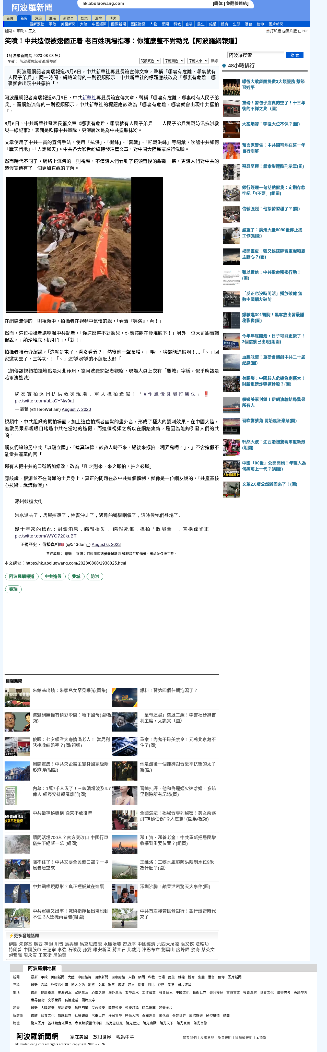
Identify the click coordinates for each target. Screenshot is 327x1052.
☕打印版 (273, 31)
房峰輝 (183, 949)
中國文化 (183, 992)
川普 (58, 944)
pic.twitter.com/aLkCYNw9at (44, 400)
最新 (37, 24)
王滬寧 (49, 949)
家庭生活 (81, 992)
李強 (61, 949)
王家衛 (45, 955)
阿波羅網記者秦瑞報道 (37, 61)
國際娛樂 (115, 1008)
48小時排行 (241, 65)
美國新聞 (68, 24)
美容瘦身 (216, 992)
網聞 (165, 24)
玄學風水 (132, 992)
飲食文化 (48, 1015)
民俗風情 (213, 1015)
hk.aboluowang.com (103, 3)
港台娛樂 (98, 1008)
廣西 (38, 944)
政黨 (111, 985)
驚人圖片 (38, 1023)
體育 (224, 24)
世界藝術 (38, 1000)
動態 (91, 985)
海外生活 (115, 992)
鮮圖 (226, 1015)
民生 (201, 24)
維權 (213, 24)
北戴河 (134, 949)
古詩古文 (233, 992)
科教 (177, 24)
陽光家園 (183, 1023)
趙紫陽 (15, 955)
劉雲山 (168, 949)
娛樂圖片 (166, 1008)
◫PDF (303, 31)
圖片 (275, 24)
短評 (121, 985)
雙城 (76, 576)
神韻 (48, 944)
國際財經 (138, 24)
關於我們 (190, 1037)
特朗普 (15, 949)
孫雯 (87, 949)
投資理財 (250, 992)
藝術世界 (199, 992)
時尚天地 (132, 1015)
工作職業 (149, 992)
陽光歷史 (133, 1023)
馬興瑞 (71, 944)
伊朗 (13, 944)
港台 (248, 24)
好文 (131, 985)
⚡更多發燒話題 (24, 936)
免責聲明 (224, 1037)
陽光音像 (200, 1023)
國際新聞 (118, 24)
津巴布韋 (151, 949)
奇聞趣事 (149, 1015)
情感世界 (65, 1015)
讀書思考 (284, 992)
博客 (112, 18)
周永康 (30, 955)
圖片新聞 (235, 977)
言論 (44, 985)
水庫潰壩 (112, 944)
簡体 (218, 3)
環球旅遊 (196, 1015)
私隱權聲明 (243, 1037)
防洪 (95, 576)
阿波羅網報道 (21, 576)
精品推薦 (149, 1008)
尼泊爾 (60, 955)
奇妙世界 (179, 1015)
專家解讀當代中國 (88, 1023)
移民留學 (115, 1015)
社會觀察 (81, 1015)
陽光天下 (166, 1023)
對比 (151, 985)
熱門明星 (81, 1008)
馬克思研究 (114, 1023)
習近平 (129, 944)
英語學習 (301, 992)
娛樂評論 (132, 1008)
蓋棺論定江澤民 (60, 1023)
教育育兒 (166, 992)
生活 (52, 18)
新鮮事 (68, 18)
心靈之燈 (98, 992)
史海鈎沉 (65, 992)
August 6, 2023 (106, 544)
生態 (236, 24)
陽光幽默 (150, 1023)
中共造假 (53, 576)
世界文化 (267, 992)
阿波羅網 (93, 554)
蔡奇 (195, 949)
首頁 (10, 18)
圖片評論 (184, 985)
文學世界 (55, 1000)
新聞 (24, 18)
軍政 (52, 24)
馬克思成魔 (91, 944)
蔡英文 (208, 949)
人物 (153, 24)
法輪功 (202, 944)
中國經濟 (99, 24)
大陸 (83, 24)
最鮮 (34, 1015)
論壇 (98, 18)
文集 (101, 985)
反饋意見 (207, 1037)
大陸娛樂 (48, 1008)
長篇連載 (71, 1000)
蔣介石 (119, 949)
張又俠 (187, 944)
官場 (189, 24)
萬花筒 (164, 1015)
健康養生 (48, 992)
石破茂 (74, 949)
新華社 (89, 97)
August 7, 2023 (76, 409)
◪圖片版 (289, 31)
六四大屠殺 (168, 944)
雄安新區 (102, 949)
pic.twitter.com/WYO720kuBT (46, 536)
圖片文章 (88, 1000)
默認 (214, 61)
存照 (161, 985)
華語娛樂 (65, 1008)
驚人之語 (78, 985)
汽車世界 (98, 1015)
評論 (38, 18)
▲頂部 (261, 1037)
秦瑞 (69, 554)
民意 (171, 985)
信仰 (260, 24)
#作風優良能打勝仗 (170, 394)
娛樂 (84, 18)
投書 (141, 985)
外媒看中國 (59, 985)
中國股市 (32, 949)
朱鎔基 (25, 944)
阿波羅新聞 (32, 7)
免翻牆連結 (236, 3)
